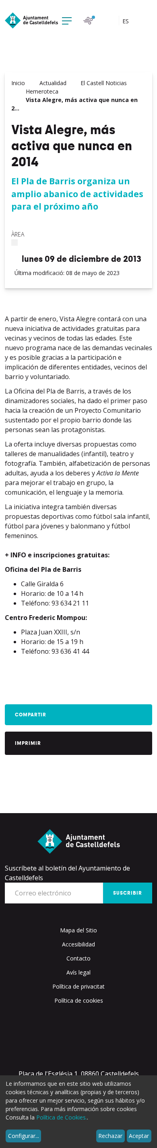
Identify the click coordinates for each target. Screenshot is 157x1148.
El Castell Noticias (104, 83)
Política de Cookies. (61, 1117)
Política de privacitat (78, 986)
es (126, 21)
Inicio (18, 83)
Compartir (30, 715)
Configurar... (23, 1136)
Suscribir (127, 893)
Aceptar (139, 1136)
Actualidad (52, 83)
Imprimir (28, 743)
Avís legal (78, 972)
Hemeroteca (42, 91)
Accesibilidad (78, 944)
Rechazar (110, 1136)
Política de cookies (78, 1000)
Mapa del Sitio (78, 930)
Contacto (78, 958)
